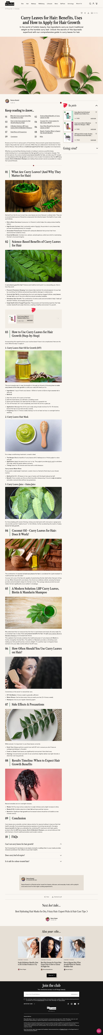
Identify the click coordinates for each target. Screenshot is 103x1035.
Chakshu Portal (63, 1029)
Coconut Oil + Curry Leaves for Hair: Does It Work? (49, 121)
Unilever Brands (40, 1000)
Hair (27, 3)
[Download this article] (88, 13)
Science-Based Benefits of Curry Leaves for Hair (50, 116)
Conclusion (14, 136)
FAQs (41, 136)
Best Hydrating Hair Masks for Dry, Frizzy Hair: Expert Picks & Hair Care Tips (50, 911)
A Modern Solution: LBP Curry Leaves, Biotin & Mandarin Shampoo (21, 127)
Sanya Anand (14, 100)
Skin (22, 3)
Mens (56, 3)
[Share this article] (45, 897)
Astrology (71, 3)
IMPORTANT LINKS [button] (28, 1003)
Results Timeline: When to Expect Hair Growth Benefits (50, 132)
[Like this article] (81, 13)
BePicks (62, 3)
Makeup (33, 3)
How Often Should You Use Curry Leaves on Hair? (50, 127)
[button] (85, 13)
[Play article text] (92, 13)
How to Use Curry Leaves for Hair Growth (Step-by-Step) (20, 121)
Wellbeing (41, 3)
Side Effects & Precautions (19, 132)
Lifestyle (49, 3)
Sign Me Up (74, 994)
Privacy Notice (62, 1000)
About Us (79, 3)
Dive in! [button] (51, 975)
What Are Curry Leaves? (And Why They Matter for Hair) (20, 116)
